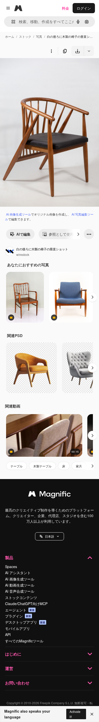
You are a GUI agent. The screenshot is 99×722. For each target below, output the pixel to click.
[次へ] (78, 234)
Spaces (11, 566)
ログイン (84, 8)
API (8, 634)
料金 (65, 8)
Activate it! (75, 713)
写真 (39, 36)
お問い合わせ (17, 683)
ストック (25, 36)
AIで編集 (23, 234)
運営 (9, 668)
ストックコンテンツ (21, 597)
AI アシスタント (18, 572)
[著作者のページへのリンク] (9, 252)
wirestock (22, 254)
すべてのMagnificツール (24, 640)
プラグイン (18, 616)
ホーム (9, 36)
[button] (49, 536)
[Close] (92, 714)
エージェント (20, 609)
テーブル (16, 466)
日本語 (49, 536)
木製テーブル (42, 466)
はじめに (13, 654)
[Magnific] (49, 495)
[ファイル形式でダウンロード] (89, 51)
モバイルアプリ (17, 628)
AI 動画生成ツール (19, 585)
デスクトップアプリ (25, 622)
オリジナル (34, 68)
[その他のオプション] (51, 51)
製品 (9, 557)
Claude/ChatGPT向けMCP (26, 603)
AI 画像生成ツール (18, 214)
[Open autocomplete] (11, 22)
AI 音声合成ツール (19, 591)
